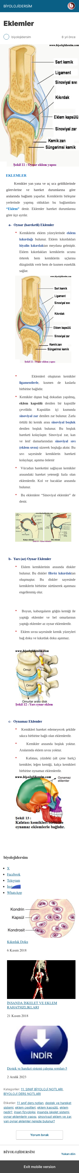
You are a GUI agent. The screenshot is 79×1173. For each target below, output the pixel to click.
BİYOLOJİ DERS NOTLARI (22, 1094)
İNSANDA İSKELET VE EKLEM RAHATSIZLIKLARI (32, 1004)
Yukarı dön (68, 1154)
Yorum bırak (39, 1135)
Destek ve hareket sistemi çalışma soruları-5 (37, 1068)
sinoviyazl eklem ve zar (54, 1116)
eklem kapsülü (47, 1107)
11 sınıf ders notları (30, 1103)
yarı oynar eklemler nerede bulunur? (29, 1121)
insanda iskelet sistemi (53, 1112)
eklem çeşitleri (25, 1107)
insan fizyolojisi (24, 1112)
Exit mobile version (40, 1167)
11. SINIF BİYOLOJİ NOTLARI (42, 1089)
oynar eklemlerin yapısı (20, 1116)
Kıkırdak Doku (17, 941)
